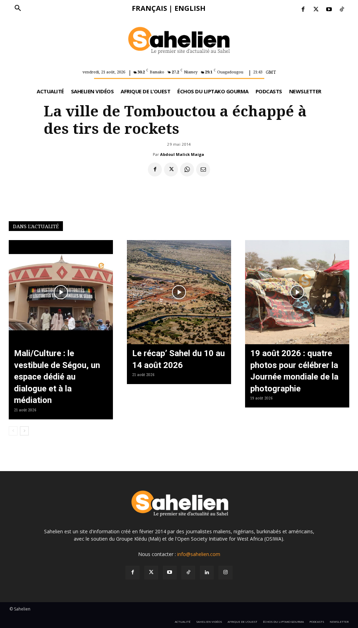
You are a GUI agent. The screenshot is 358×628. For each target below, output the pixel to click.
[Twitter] (316, 9)
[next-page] (24, 430)
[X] (171, 169)
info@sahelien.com (198, 554)
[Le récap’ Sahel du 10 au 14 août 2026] (179, 292)
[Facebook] (303, 9)
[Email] (203, 169)
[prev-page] (13, 430)
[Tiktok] (342, 9)
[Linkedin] (207, 572)
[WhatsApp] (187, 169)
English (190, 8)
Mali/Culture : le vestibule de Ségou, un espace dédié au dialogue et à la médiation (57, 376)
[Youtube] (329, 9)
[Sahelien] (179, 41)
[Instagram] (225, 572)
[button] (17, 8)
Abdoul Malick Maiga (182, 154)
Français (149, 8)
